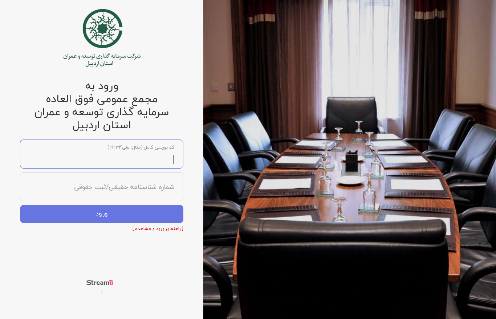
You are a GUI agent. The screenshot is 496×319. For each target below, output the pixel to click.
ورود (101, 213)
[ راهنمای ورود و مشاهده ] (158, 229)
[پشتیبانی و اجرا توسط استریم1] (102, 282)
